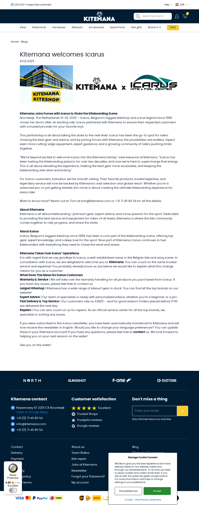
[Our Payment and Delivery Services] (19, 498)
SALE (173, 27)
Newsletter (79, 470)
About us (78, 447)
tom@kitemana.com (96, 201)
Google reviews (88, 425)
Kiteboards (39, 27)
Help (166, 4)
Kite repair (79, 458)
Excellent (104, 408)
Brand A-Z (154, 27)
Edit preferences (128, 491)
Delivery (16, 452)
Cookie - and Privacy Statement (143, 500)
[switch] (13, 490)
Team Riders (80, 452)
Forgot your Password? (88, 476)
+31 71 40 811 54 (125, 201)
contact (139, 332)
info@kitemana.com (31, 424)
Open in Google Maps (32, 412)
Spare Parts (117, 27)
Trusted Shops (87, 414)
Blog (135, 447)
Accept (157, 491)
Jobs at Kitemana (84, 464)
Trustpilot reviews (89, 420)
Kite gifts (136, 27)
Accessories (96, 27)
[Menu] (19, 463)
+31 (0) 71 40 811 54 (29, 418)
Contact (17, 447)
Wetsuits (77, 27)
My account (80, 482)
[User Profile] (176, 16)
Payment (17, 458)
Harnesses (58, 27)
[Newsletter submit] (182, 411)
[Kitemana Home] (100, 16)
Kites (23, 27)
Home (14, 42)
